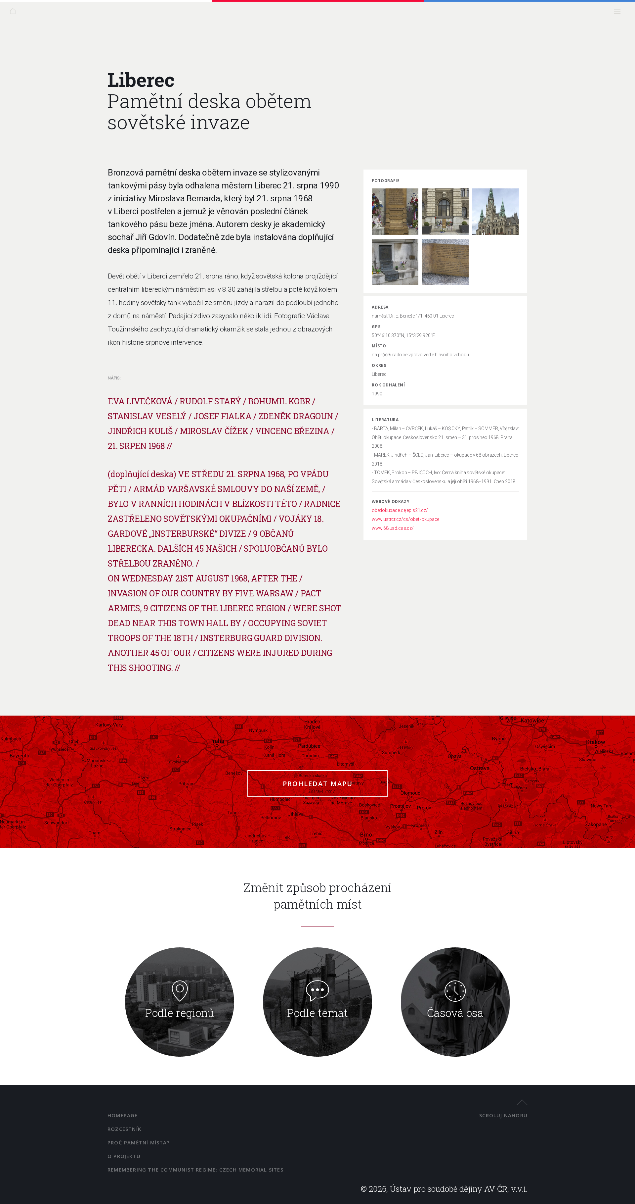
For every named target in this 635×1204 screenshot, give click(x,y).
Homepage (122, 1115)
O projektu (124, 1156)
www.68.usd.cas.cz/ (392, 528)
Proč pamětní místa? (138, 1142)
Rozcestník (124, 1129)
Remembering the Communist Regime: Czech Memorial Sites (195, 1169)
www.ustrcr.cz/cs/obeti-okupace (405, 519)
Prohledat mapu (318, 783)
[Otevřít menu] (619, 13)
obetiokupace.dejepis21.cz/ (400, 510)
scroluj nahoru (503, 1115)
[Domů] (14, 13)
